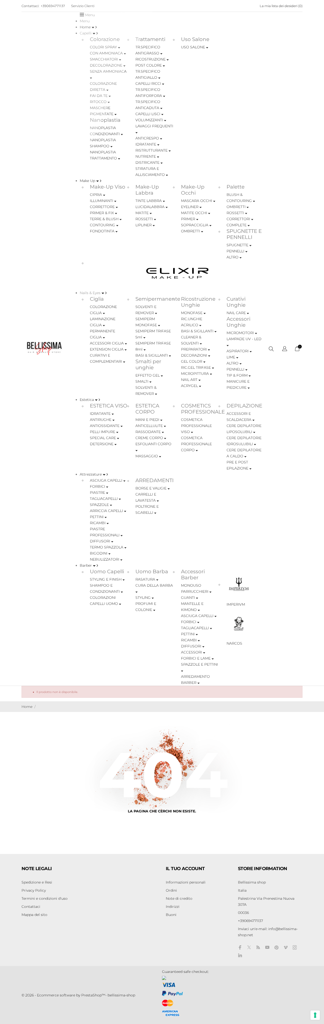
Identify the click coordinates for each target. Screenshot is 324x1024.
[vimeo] (286, 947)
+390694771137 (53, 6)
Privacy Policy (34, 890)
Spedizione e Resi (37, 882)
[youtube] (267, 947)
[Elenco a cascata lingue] (284, 349)
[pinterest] (276, 947)
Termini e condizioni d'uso (45, 898)
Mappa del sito (34, 914)
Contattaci (31, 906)
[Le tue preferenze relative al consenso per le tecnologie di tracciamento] (315, 1015)
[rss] (258, 947)
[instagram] (295, 947)
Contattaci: (30, 6)
